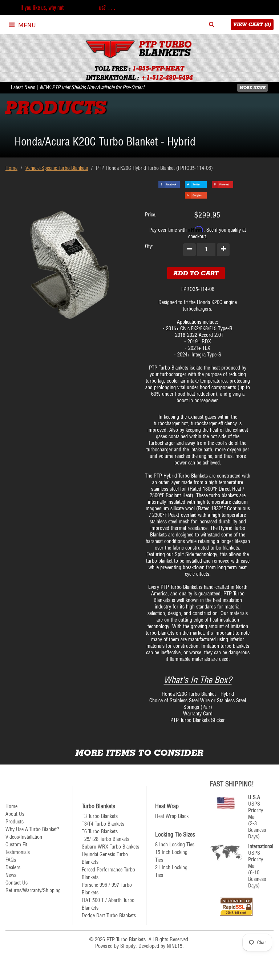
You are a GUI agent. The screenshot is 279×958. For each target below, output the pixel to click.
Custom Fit (16, 844)
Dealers (12, 867)
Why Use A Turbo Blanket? (32, 829)
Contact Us (16, 882)
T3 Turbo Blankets (100, 816)
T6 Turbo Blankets (100, 831)
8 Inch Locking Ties (174, 844)
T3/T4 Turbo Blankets (103, 824)
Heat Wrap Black (172, 816)
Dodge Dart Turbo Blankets (109, 915)
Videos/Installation (23, 837)
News (10, 875)
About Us (14, 814)
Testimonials (17, 852)
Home (11, 168)
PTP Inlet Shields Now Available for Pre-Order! (98, 87)
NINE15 (174, 946)
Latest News (23, 87)
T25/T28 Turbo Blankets (105, 839)
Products (14, 821)
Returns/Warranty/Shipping (33, 890)
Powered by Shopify (115, 946)
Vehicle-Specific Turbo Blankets (56, 168)
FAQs (10, 860)
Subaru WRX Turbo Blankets (110, 846)
